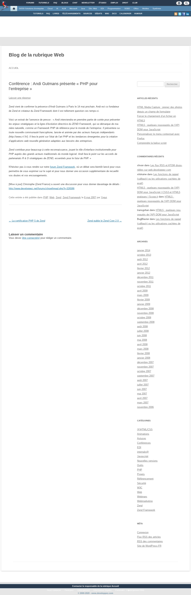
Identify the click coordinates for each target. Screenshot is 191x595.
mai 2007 (142, 393)
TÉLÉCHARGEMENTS (71, 14)
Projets (141, 474)
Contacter (77, 586)
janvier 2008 (143, 357)
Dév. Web (93, 8)
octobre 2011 (144, 286)
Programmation (114, 8)
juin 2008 (142, 335)
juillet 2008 (143, 331)
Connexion (142, 532)
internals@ (143, 451)
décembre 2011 (145, 277)
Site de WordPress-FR (149, 545)
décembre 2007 (145, 362)
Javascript (142, 456)
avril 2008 (142, 344)
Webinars (142, 496)
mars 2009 (142, 295)
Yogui (104, 197)
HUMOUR (138, 14)
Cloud (50, 8)
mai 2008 (142, 340)
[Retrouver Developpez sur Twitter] (179, 13)
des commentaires (150, 541)
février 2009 (143, 299)
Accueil (14, 68)
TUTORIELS (38, 14)
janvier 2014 (143, 250)
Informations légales (102, 590)
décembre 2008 (145, 308)
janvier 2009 (143, 304)
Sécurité (141, 483)
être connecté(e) (31, 238)
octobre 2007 (144, 371)
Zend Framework (72, 197)
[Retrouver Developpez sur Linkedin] (187, 13)
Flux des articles (149, 537)
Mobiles (145, 8)
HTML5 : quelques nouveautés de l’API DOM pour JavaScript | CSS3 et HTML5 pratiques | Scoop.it (158, 192)
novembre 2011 (145, 281)
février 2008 (143, 353)
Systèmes (157, 8)
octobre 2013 (144, 254)
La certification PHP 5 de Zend (27, 220)
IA (57, 8)
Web (51, 197)
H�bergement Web (135, 590)
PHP (45, 197)
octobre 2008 (144, 317)
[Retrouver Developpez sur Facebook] (183, 13)
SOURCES (87, 14)
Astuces (141, 438)
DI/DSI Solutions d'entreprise (31, 8)
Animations (143, 434)
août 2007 (142, 380)
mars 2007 (142, 402)
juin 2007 (142, 389)
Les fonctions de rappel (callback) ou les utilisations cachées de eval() (158, 179)
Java (83, 8)
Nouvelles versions (147, 460)
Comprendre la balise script (152, 143)
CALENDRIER (125, 14)
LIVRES (56, 14)
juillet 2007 (143, 384)
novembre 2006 (145, 407)
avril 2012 (142, 263)
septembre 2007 (145, 375)
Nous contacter (54, 590)
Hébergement (83, 590)
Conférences (144, 442)
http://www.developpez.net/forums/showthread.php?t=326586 (41, 188)
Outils (140, 465)
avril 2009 (142, 290)
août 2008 (142, 326)
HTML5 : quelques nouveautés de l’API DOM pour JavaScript (159, 201)
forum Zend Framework (62, 166)
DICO (114, 14)
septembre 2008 (145, 322)
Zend (58, 197)
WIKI (107, 14)
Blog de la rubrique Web (36, 55)
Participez (69, 590)
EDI (102, 8)
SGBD (127, 8)
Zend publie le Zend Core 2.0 (104, 220)
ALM (64, 8)
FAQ (48, 14)
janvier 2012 (143, 272)
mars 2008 (142, 348)
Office (136, 8)
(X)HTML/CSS (145, 429)
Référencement (145, 478)
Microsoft (73, 8)
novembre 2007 (145, 366)
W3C (139, 487)
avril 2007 (142, 398)
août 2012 (142, 259)
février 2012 (143, 268)
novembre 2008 (145, 313)
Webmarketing (145, 501)
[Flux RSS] (175, 13)
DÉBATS (98, 14)
